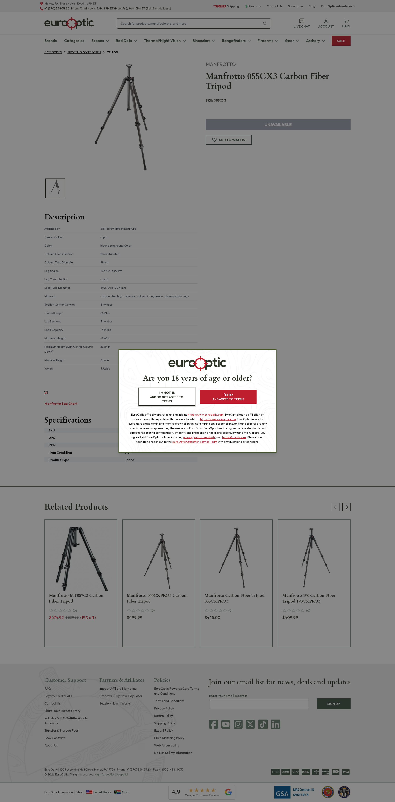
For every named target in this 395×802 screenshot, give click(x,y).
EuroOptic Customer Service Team (194, 442)
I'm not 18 (166, 397)
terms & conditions (234, 437)
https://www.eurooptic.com (205, 414)
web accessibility (204, 437)
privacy (187, 437)
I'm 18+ (228, 397)
